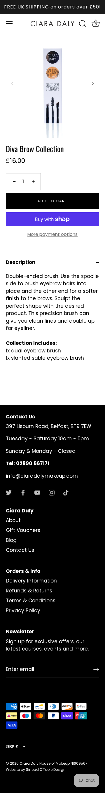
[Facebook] (23, 491)
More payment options (52, 234)
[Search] (82, 24)
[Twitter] (9, 491)
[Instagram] (52, 491)
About (13, 520)
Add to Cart (52, 201)
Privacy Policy (23, 610)
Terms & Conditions (30, 600)
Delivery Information (31, 580)
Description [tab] (20, 262)
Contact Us (20, 550)
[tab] (52, 328)
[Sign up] (96, 669)
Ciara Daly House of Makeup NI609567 (54, 763)
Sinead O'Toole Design (46, 769)
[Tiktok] (66, 491)
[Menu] (9, 23)
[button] (12, 83)
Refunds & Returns (29, 590)
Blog (11, 540)
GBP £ (12, 746)
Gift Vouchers (23, 530)
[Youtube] (37, 491)
